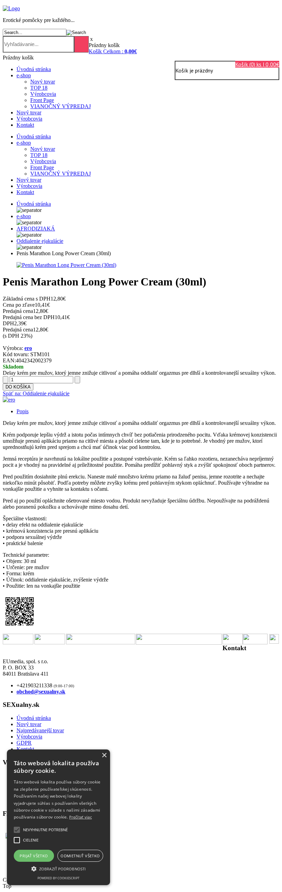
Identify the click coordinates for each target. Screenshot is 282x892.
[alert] (58, 817)
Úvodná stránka (34, 69)
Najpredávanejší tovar (40, 730)
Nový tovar (42, 81)
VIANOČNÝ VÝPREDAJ (60, 106)
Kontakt (25, 125)
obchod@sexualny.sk (41, 692)
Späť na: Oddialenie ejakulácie (36, 393)
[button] (45, 830)
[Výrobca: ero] (9, 400)
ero (28, 348)
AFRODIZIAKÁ (36, 229)
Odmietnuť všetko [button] (80, 855)
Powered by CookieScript (58, 878)
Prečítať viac (80, 817)
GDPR (24, 743)
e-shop (24, 75)
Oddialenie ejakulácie (40, 241)
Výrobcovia (43, 94)
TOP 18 (38, 88)
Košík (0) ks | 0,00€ (257, 64)
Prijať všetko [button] (34, 855)
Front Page (42, 100)
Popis (23, 411)
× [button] (104, 755)
